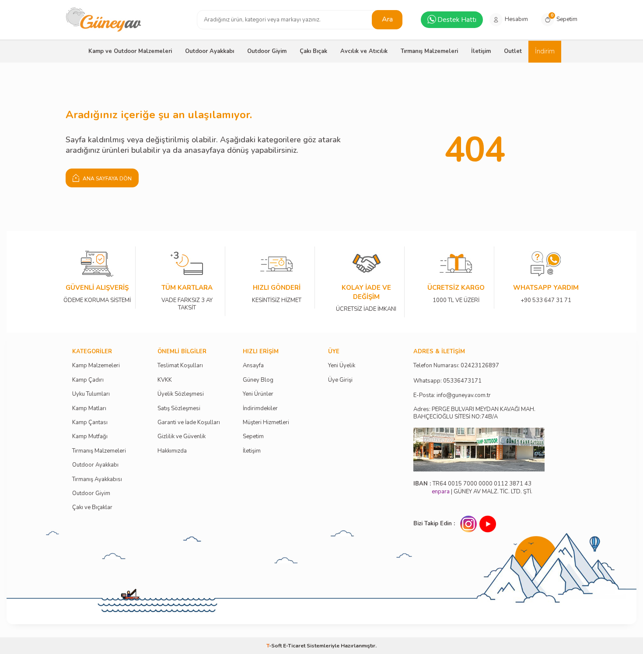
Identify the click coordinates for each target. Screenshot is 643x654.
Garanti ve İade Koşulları (188, 422)
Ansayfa (253, 365)
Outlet (513, 51)
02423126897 (480, 365)
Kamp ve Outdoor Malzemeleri (130, 51)
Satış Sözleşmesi (178, 408)
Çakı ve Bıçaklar (92, 507)
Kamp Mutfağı (90, 436)
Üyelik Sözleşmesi (180, 394)
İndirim (545, 51)
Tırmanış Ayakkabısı (97, 479)
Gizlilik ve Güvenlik (181, 436)
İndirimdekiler (260, 408)
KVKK (164, 380)
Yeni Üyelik (341, 365)
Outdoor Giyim (267, 51)
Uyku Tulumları (91, 394)
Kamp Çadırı (88, 380)
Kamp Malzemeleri (96, 365)
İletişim (481, 51)
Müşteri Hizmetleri (266, 422)
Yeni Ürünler (258, 394)
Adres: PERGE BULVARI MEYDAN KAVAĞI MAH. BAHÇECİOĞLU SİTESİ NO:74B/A (474, 413)
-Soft (274, 645)
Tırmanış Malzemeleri (429, 51)
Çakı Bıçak (313, 51)
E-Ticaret (294, 645)
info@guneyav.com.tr (464, 395)
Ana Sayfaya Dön (106, 178)
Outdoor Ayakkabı (209, 51)
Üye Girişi (340, 380)
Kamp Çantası (90, 422)
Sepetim (253, 436)
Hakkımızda (172, 451)
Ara (387, 19)
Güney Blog (258, 380)
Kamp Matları (89, 408)
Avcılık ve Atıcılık (364, 51)
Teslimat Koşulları (180, 365)
